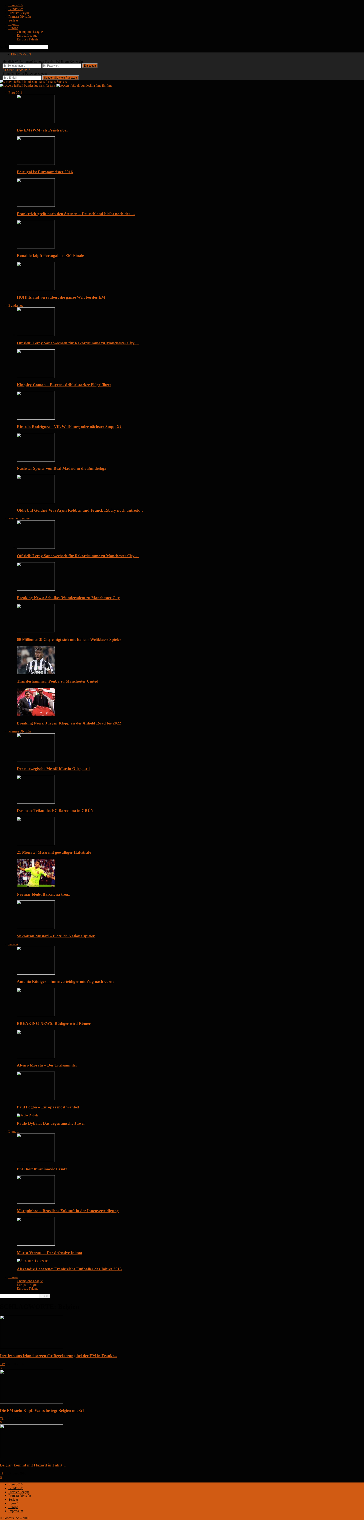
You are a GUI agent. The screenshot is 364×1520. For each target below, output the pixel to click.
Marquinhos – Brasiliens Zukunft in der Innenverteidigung (68, 1211)
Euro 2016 (15, 5)
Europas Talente (27, 39)
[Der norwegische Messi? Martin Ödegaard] (36, 760)
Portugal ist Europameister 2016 (45, 172)
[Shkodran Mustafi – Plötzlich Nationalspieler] (36, 928)
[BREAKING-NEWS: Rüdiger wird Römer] (36, 1015)
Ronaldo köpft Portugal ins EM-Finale (50, 255)
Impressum (15, 1511)
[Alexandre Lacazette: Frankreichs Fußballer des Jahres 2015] (32, 1260)
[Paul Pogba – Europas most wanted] (36, 1099)
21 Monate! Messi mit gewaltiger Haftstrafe (54, 852)
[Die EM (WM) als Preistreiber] (36, 122)
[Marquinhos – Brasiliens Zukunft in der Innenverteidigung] (36, 1202)
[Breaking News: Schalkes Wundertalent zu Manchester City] (36, 589)
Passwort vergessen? (16, 69)
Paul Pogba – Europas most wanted (48, 1107)
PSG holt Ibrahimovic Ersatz (42, 1169)
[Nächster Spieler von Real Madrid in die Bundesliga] (36, 460)
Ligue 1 (13, 24)
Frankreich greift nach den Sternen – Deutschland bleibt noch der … (76, 214)
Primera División (19, 16)
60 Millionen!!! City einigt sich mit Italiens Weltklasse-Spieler (69, 639)
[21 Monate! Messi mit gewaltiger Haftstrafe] (36, 844)
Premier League (18, 13)
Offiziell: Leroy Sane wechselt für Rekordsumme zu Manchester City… (78, 343)
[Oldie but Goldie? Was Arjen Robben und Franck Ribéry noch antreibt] (36, 502)
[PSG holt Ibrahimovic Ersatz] (36, 1161)
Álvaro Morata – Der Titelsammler (47, 1065)
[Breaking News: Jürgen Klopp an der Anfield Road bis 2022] (36, 715)
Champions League (30, 32)
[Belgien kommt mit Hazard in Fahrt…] (31, 1457)
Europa (13, 28)
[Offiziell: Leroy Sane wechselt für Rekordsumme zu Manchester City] (36, 335)
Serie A (13, 20)
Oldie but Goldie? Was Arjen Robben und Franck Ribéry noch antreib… (80, 510)
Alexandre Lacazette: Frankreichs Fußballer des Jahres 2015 (69, 1269)
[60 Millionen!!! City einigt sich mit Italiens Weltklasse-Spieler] (36, 631)
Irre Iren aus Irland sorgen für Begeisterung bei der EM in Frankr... (58, 1356)
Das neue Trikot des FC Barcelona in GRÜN (55, 810)
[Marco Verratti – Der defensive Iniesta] (36, 1244)
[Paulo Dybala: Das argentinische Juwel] (27, 1115)
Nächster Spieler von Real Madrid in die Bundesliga (61, 468)
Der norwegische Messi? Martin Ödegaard (53, 768)
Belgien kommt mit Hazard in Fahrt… (33, 1465)
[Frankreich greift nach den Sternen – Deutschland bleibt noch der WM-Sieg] (36, 205)
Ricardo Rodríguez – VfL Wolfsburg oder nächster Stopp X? (69, 426)
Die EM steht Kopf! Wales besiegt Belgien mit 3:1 (42, 1410)
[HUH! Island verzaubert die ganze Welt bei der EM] (36, 289)
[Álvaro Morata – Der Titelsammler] (36, 1057)
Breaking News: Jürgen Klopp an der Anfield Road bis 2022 (69, 723)
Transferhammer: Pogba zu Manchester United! (58, 681)
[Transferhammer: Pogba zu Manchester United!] (36, 673)
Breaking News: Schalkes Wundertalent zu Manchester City (68, 598)
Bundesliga (15, 9)
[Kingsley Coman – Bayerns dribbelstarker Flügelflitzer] (36, 376)
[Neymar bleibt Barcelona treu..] (36, 886)
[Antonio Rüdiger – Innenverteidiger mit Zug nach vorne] (36, 973)
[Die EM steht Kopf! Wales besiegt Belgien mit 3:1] (31, 1402)
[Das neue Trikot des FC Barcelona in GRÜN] (36, 802)
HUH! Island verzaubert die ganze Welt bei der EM (61, 297)
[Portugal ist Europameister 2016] (36, 163)
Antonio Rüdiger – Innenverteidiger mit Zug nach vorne (65, 981)
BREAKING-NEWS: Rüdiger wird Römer (54, 1023)
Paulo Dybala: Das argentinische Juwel (50, 1123)
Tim (2, 1364)
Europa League (27, 35)
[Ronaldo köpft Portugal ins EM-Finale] (36, 247)
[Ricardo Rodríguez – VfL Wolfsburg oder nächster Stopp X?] (36, 418)
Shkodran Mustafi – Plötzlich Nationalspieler (56, 936)
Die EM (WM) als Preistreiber (42, 130)
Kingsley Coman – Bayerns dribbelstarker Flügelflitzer (64, 384)
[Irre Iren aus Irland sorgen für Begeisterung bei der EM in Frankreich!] (31, 1348)
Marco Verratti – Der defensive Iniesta (49, 1252)
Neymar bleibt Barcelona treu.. (43, 894)
